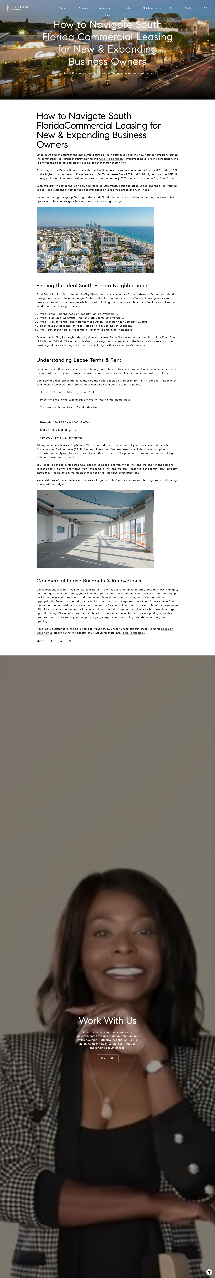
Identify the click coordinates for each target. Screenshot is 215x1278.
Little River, (162, 337)
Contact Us (107, 1058)
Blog (172, 8)
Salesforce (167, 178)
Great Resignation (111, 158)
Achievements (107, 8)
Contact (189, 8)
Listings (129, 8)
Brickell (58, 341)
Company (84, 8)
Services (65, 8)
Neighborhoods (152, 8)
